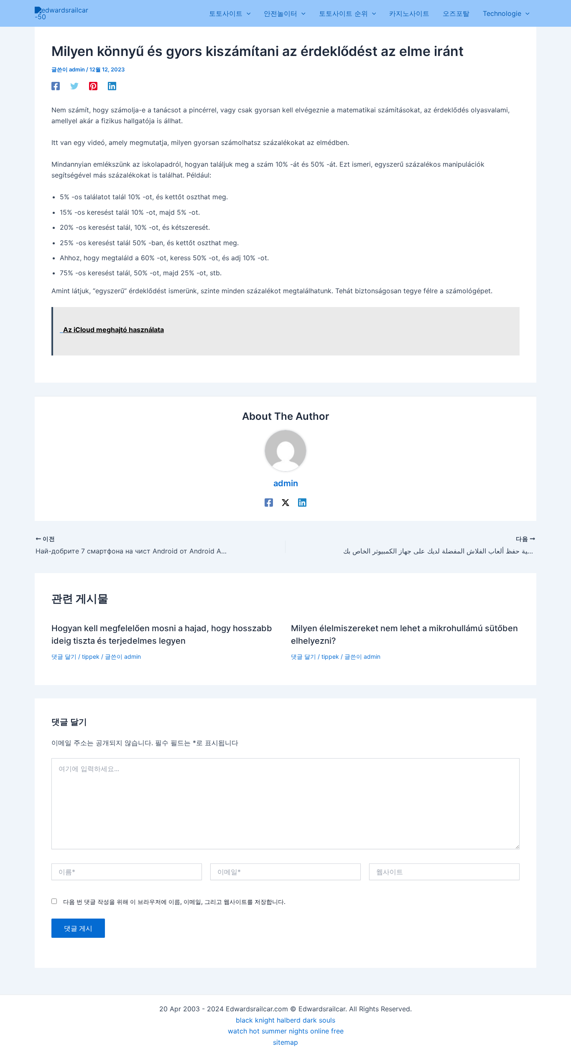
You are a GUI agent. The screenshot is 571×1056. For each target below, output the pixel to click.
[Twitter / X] (285, 502)
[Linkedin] (112, 85)
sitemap (285, 1042)
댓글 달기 (63, 656)
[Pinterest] (93, 85)
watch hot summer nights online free (286, 1031)
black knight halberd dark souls (285, 1020)
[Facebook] (55, 85)
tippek (90, 656)
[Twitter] (74, 85)
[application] (246, 13)
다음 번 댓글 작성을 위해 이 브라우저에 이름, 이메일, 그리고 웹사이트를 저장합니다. (174, 901)
